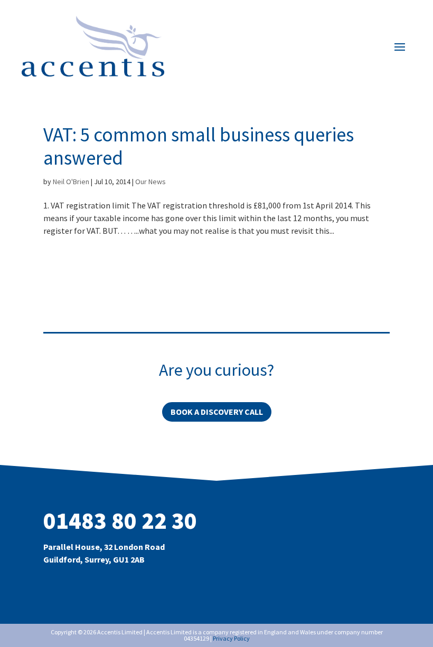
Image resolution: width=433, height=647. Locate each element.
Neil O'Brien (71, 181)
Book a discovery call (217, 411)
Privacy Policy (231, 638)
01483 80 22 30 (120, 520)
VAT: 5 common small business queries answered (198, 146)
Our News (150, 181)
